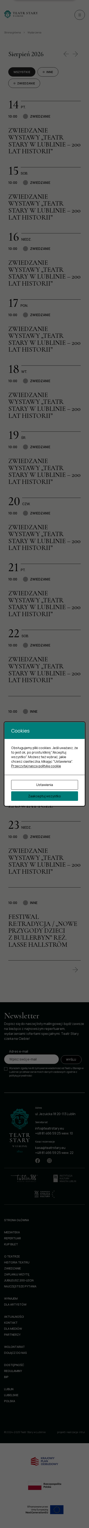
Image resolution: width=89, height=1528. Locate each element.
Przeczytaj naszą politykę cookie (36, 766)
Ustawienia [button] (44, 784)
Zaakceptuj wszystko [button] (44, 796)
